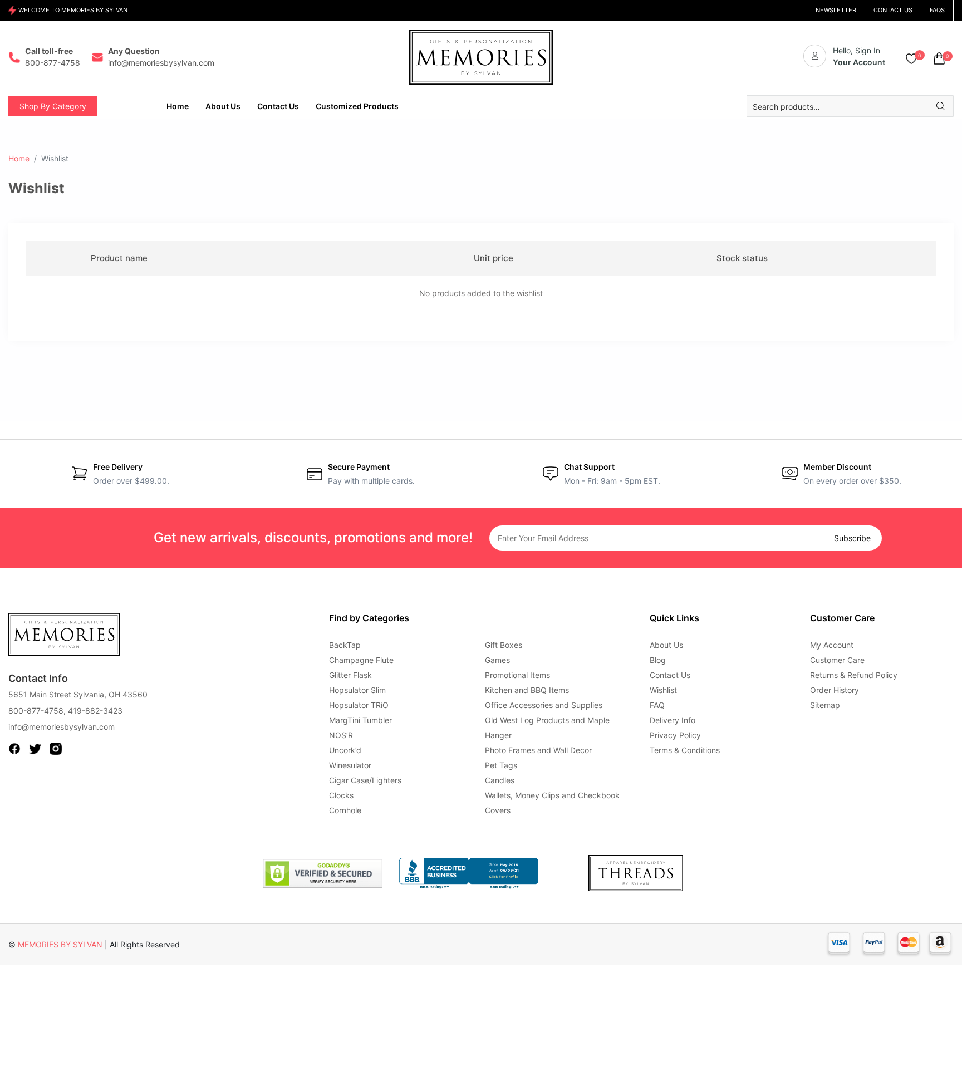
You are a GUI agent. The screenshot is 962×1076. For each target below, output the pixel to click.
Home (19, 158)
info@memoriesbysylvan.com (61, 726)
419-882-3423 (95, 710)
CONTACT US (892, 10)
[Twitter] (35, 747)
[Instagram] (56, 747)
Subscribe (852, 538)
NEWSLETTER (836, 10)
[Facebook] (14, 747)
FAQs (937, 10)
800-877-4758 (35, 710)
